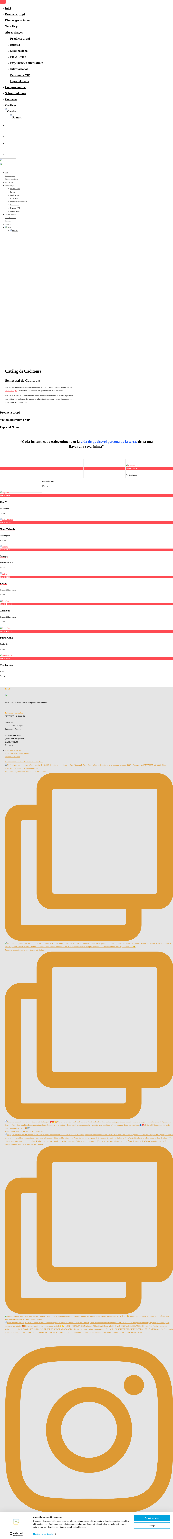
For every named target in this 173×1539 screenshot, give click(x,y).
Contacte (11, 99)
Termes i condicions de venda (17, 753)
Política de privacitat (13, 750)
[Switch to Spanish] (16, 117)
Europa (15, 44)
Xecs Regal (12, 26)
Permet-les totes (152, 1518)
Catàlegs (10, 105)
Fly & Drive (18, 56)
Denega (152, 1525)
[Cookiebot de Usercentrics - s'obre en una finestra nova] (16, 1534)
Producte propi (15, 14)
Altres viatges (14, 32)
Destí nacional (19, 50)
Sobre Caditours (15, 93)
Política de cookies (12, 757)
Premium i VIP (20, 75)
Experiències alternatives (26, 62)
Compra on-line (15, 87)
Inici (8, 8)
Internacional (19, 69)
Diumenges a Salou (17, 20)
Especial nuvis (19, 81)
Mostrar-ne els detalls (43, 1534)
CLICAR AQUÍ (11, 391)
